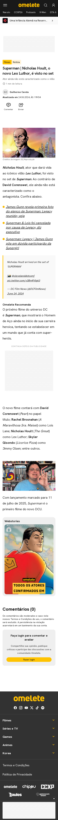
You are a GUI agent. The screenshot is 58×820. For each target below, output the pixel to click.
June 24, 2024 (15, 293)
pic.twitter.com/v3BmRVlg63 (23, 280)
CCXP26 (18, 12)
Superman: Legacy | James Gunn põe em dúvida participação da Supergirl (29, 243)
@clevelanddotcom (23, 276)
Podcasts (31, 12)
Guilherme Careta (19, 92)
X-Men (42, 12)
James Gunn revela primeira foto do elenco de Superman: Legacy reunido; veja (29, 211)
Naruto (6, 12)
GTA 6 (53, 12)
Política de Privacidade (17, 774)
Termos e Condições (16, 765)
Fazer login (29, 659)
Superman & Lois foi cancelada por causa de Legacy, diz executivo (28, 227)
